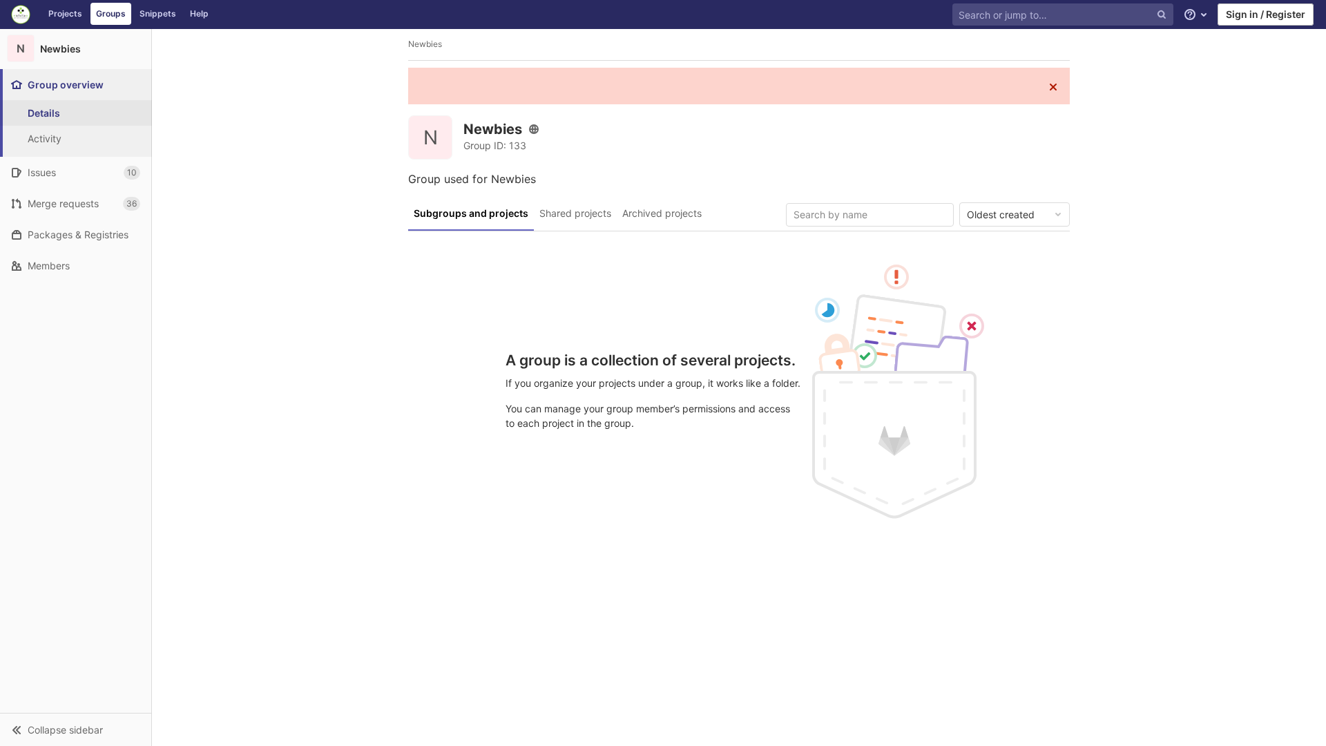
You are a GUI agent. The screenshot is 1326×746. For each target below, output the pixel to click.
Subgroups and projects (471, 213)
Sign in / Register (1265, 14)
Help (199, 13)
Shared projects (575, 213)
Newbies (425, 44)
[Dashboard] (21, 14)
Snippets (158, 13)
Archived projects (662, 213)
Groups (111, 13)
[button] (75, 729)
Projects (65, 13)
